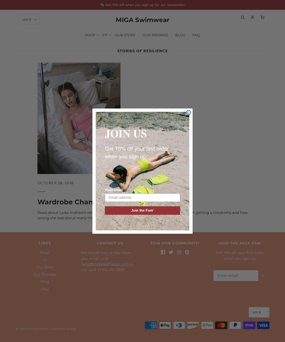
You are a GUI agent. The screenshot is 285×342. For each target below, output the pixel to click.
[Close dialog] (188, 112)
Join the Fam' (142, 210)
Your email (114, 190)
